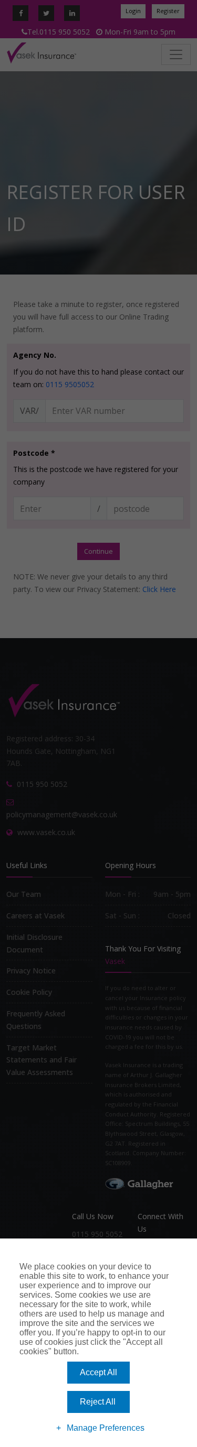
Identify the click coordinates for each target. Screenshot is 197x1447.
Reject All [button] (98, 1401)
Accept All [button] (98, 1372)
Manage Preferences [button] (105, 1427)
